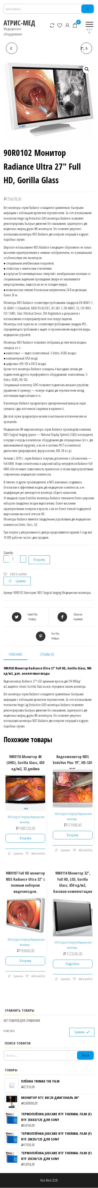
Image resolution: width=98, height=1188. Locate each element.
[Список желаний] (60, 25)
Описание (15, 654)
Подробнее (72, 964)
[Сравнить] (52, 25)
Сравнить (20, 581)
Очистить (9, 1031)
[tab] (19, 654)
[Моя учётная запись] (67, 25)
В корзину (39, 559)
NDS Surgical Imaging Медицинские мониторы (64, 592)
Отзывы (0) (47, 654)
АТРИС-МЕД (19, 22)
